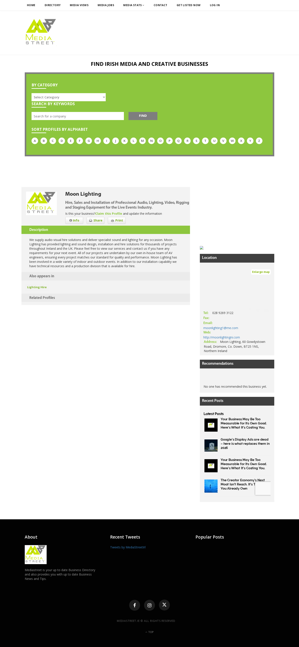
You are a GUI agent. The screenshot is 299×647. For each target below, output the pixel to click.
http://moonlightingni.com (221, 337)
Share (97, 220)
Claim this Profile (108, 213)
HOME (31, 5)
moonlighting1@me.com (220, 328)
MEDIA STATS (132, 5)
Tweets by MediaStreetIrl (128, 547)
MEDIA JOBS (106, 5)
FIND (143, 115)
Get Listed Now (189, 5)
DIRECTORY (53, 5)
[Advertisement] (233, 214)
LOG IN (215, 5)
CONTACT (160, 5)
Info (75, 220)
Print (118, 220)
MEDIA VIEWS (79, 5)
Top (151, 632)
